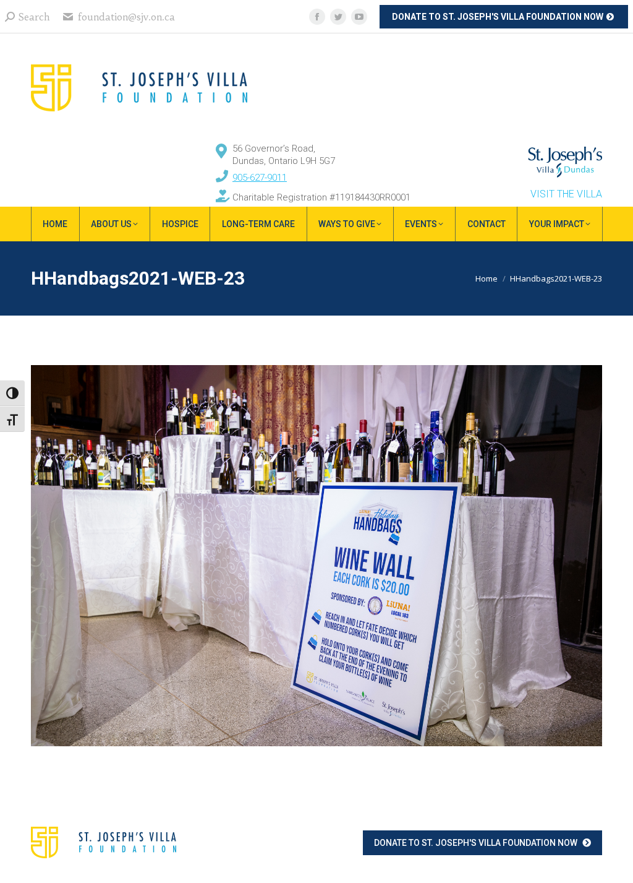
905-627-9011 (259, 177)
